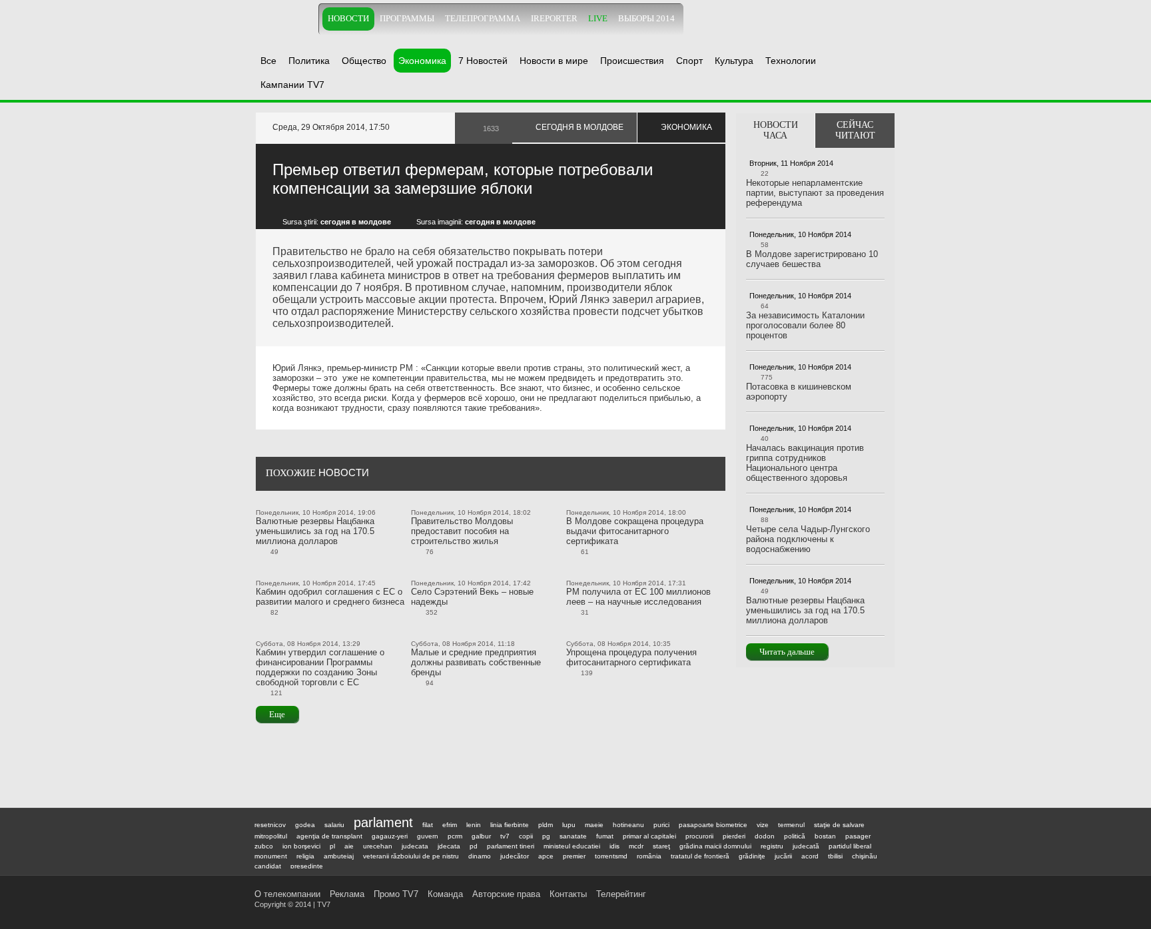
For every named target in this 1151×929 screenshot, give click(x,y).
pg (546, 836)
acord (810, 856)
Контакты (568, 894)
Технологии (790, 60)
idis (614, 846)
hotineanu (628, 824)
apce (546, 856)
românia (649, 856)
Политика (309, 60)
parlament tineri (510, 846)
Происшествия (632, 60)
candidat (267, 866)
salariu (334, 824)
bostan (825, 836)
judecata (415, 846)
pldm (545, 824)
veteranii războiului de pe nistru (411, 856)
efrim (449, 824)
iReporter (554, 18)
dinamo (479, 856)
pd (474, 846)
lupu (569, 824)
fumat (604, 836)
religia (305, 856)
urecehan (377, 846)
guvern (427, 836)
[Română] (872, 18)
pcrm (455, 836)
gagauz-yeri (390, 836)
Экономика (422, 60)
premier (574, 856)
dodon (765, 836)
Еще (277, 714)
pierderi (734, 836)
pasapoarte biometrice (713, 824)
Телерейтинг (621, 894)
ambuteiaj (339, 856)
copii (526, 836)
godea (305, 824)
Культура (734, 60)
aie (349, 846)
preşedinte (306, 866)
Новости (348, 18)
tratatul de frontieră (700, 856)
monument (270, 856)
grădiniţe (752, 856)
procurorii (699, 836)
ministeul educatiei (572, 846)
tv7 (505, 836)
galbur (481, 836)
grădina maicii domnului (715, 846)
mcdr (636, 846)
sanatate (573, 836)
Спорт (689, 60)
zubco (263, 846)
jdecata (449, 846)
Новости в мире (554, 60)
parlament (383, 822)
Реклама (347, 894)
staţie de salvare (839, 824)
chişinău (864, 856)
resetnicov (270, 824)
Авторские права (506, 894)
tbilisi (835, 856)
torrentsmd (611, 856)
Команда (445, 894)
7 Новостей (483, 60)
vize (763, 824)
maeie (594, 824)
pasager (858, 836)
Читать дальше (787, 652)
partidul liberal (850, 846)
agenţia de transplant (329, 836)
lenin (473, 824)
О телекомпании (287, 894)
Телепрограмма (482, 18)
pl (332, 846)
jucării (783, 856)
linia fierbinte (509, 824)
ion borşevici (301, 846)
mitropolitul (270, 836)
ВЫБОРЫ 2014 (646, 18)
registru (772, 846)
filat (427, 824)
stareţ (661, 846)
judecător (514, 856)
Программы (407, 18)
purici (661, 824)
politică (794, 836)
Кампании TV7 (292, 84)
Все (268, 60)
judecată (806, 846)
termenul (791, 824)
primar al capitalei (649, 836)
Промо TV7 (396, 894)
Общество (364, 60)
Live (597, 18)
